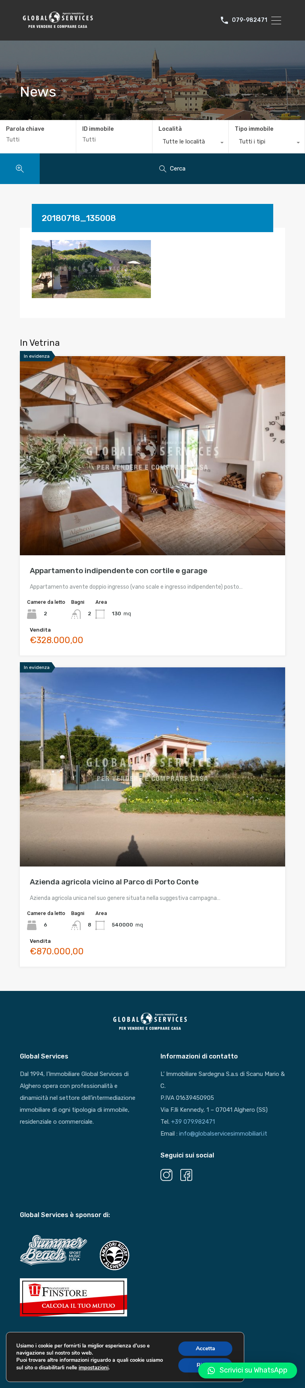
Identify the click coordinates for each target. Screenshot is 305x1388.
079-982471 (249, 20)
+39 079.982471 (193, 1121)
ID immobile (98, 129)
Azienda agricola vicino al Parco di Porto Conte (114, 881)
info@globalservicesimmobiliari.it (223, 1133)
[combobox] (190, 143)
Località (170, 129)
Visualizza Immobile (152, 515)
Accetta (205, 1348)
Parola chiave (25, 129)
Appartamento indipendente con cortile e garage (118, 570)
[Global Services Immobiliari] (57, 27)
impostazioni (93, 1367)
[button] (247, 1370)
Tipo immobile (254, 129)
